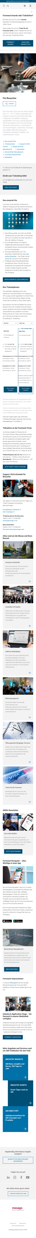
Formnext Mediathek (13, 1037)
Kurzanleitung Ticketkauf (11, 509)
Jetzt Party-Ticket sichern (15, 467)
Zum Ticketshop (11, 187)
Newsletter (20, 149)
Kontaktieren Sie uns (18, 1193)
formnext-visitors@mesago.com (13, 529)
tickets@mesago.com (10, 520)
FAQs (18, 421)
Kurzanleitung (7, 421)
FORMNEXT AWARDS (10, 43)
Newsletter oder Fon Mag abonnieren (18, 1160)
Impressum (13, 1223)
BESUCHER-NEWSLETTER (25, 43)
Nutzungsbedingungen (18, 1225)
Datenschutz (22, 1223)
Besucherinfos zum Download (16, 279)
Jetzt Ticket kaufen (10, 389)
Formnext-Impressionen (13, 154)
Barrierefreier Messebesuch (14, 152)
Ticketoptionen (10, 144)
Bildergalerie (14, 983)
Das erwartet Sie (10, 141)
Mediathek (8, 157)
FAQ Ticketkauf (8, 512)
